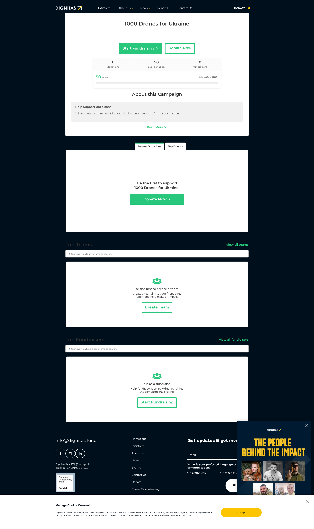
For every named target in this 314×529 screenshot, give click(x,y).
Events (136, 467)
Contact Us (185, 8)
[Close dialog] (306, 425)
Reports (162, 8)
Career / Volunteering (146, 489)
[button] (307, 501)
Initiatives (104, 8)
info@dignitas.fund (76, 440)
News (144, 8)
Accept (241, 512)
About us (124, 8)
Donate (136, 482)
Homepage (139, 438)
